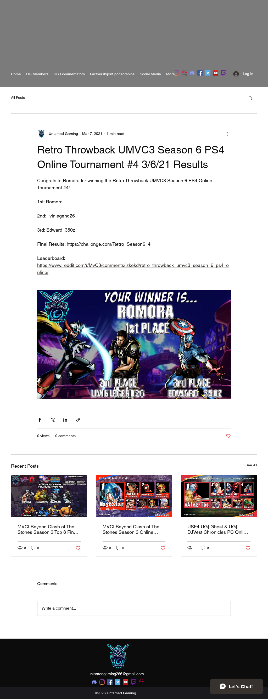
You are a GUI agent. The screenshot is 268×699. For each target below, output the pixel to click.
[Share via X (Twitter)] (52, 419)
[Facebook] (200, 73)
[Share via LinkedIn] (65, 419)
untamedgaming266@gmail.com (116, 674)
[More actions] (228, 133)
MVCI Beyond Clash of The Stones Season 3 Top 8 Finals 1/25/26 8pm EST (49, 529)
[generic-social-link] (133, 682)
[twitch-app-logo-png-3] (223, 73)
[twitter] (117, 682)
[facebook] (110, 682)
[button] (250, 98)
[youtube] (125, 682)
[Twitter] (207, 73)
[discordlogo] (192, 73)
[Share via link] (78, 419)
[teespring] (184, 73)
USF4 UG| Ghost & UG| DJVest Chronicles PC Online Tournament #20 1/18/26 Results (218, 529)
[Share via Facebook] (39, 419)
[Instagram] (176, 73)
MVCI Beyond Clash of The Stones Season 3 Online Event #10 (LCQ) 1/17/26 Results (131, 529)
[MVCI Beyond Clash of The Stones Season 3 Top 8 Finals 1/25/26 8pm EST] (49, 496)
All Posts (18, 97)
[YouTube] (215, 73)
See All (251, 465)
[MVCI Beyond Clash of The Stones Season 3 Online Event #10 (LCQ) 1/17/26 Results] (134, 496)
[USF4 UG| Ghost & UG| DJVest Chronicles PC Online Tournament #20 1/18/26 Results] (219, 496)
